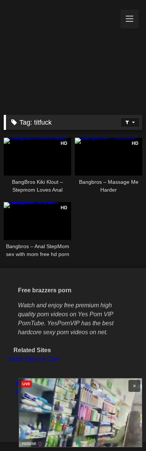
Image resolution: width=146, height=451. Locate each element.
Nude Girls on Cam (34, 359)
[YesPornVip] (60, 55)
